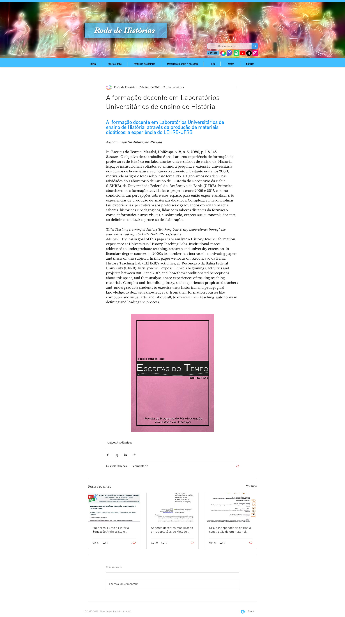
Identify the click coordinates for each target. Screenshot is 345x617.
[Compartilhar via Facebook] (107, 455)
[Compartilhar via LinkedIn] (125, 455)
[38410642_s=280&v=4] (223, 53)
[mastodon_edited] (229, 53)
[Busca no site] (255, 46)
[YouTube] (242, 53)
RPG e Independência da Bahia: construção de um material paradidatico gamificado (230, 530)
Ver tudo (251, 486)
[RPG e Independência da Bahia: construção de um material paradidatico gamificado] (231, 507)
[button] (115, 64)
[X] (249, 53)
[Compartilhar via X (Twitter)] (116, 455)
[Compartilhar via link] (134, 455)
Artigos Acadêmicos (119, 442)
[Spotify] (236, 53)
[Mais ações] (237, 87)
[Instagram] (255, 53)
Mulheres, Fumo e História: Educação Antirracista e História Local (111, 530)
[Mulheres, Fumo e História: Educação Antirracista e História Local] (114, 507)
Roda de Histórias (124, 30)
